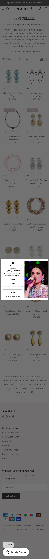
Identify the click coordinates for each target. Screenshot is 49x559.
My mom (13, 283)
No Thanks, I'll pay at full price (13, 296)
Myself (13, 279)
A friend (13, 292)
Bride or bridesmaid (13, 288)
